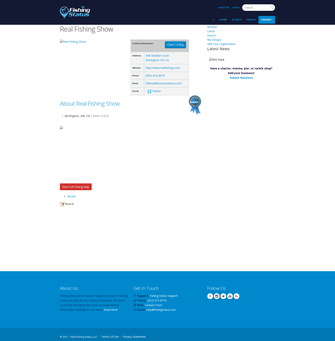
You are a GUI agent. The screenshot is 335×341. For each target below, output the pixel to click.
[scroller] (328, 336)
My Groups (214, 39)
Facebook (210, 296)
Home (222, 19)
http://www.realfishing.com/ (163, 68)
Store (236, 19)
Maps (250, 19)
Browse (212, 27)
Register (223, 7)
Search (272, 7)
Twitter (156, 91)
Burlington (152, 60)
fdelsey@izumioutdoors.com (164, 83)
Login (235, 7)
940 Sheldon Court (157, 55)
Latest (211, 31)
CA (167, 60)
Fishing (266, 19)
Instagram (217, 296)
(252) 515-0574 (156, 300)
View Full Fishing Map (75, 187)
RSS (236, 296)
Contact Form (153, 305)
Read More (111, 310)
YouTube (230, 296)
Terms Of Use (110, 336)
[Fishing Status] (75, 11)
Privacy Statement (134, 336)
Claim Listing (175, 44)
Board (71, 196)
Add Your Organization (221, 44)
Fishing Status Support (164, 296)
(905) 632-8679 (155, 75)
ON (162, 60)
